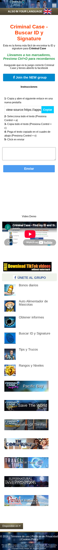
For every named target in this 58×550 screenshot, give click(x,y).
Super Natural (25, 481)
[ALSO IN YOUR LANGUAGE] (29, 19)
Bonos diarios (28, 285)
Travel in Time (25, 462)
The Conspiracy (26, 443)
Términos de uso (20, 536)
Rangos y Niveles (31, 365)
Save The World (32, 405)
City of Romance (26, 500)
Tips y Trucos (28, 349)
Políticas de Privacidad (45, 536)
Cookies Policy (29, 539)
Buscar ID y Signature (34, 333)
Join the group (31, 77)
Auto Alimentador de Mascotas (33, 302)
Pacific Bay (33, 386)
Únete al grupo (31, 277)
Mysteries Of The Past (31, 424)
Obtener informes (31, 317)
